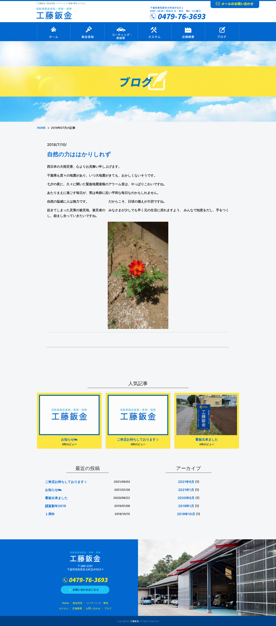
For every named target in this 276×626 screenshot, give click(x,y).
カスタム (154, 31)
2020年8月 (186, 498)
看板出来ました (206, 439)
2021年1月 (186, 490)
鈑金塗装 (87, 31)
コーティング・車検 (121, 31)
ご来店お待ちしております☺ (138, 439)
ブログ (222, 31)
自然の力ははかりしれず (79, 154)
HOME (41, 127)
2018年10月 (186, 514)
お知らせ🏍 (69, 439)
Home (65, 602)
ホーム (53, 31)
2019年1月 (186, 506)
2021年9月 (186, 482)
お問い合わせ (235, 4)
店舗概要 (188, 31)
